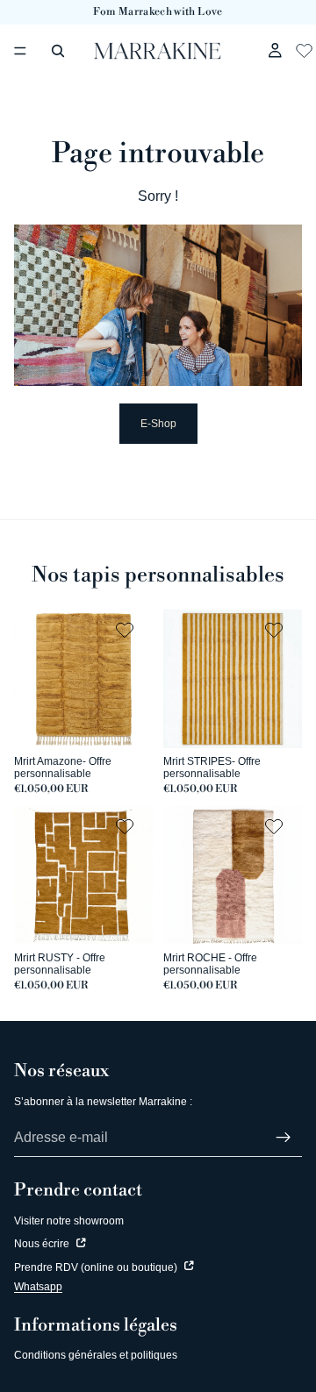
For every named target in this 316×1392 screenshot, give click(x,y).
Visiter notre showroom (69, 1221)
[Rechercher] (58, 51)
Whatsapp (38, 1287)
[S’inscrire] (283, 1137)
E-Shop (158, 424)
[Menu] (20, 51)
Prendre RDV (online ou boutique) (97, 1267)
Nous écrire (43, 1244)
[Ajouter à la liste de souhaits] (127, 629)
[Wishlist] (304, 48)
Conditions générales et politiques (95, 1355)
